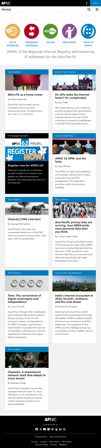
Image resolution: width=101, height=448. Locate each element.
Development (74, 273)
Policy (71, 135)
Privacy (34, 441)
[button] (89, 9)
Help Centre (54, 441)
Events (58, 72)
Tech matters (14, 72)
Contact (43, 441)
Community (61, 135)
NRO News (67, 441)
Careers (53, 444)
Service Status (42, 444)
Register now (14, 179)
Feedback (63, 444)
